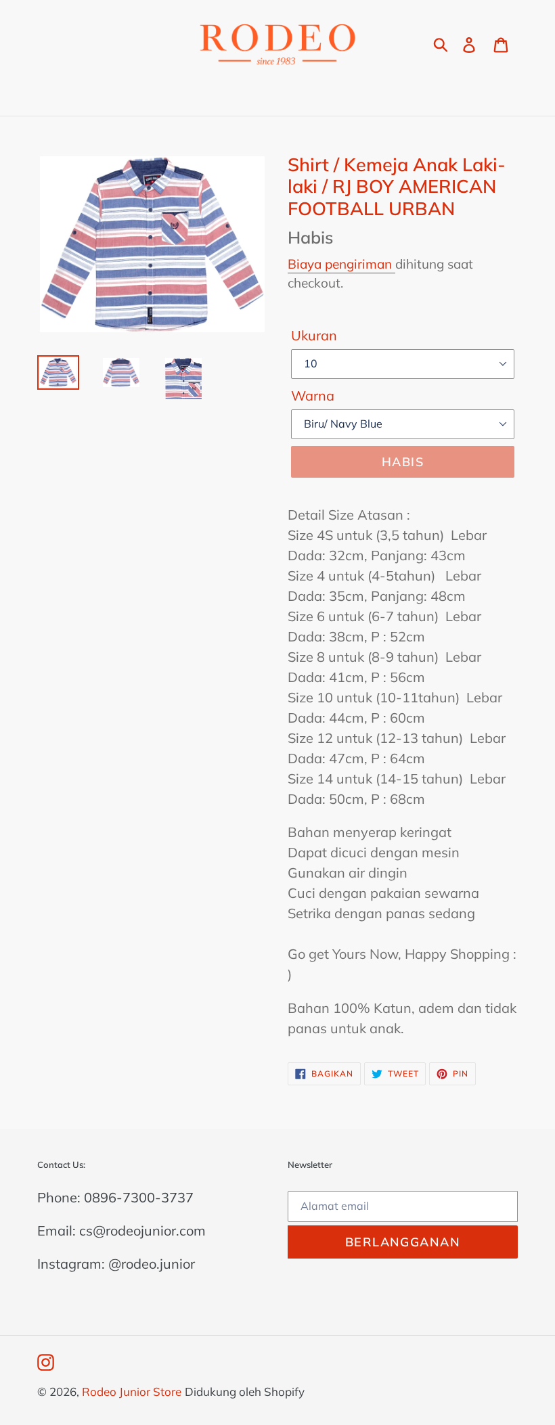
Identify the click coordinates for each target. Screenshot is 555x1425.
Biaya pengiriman (341, 264)
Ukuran (314, 335)
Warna (312, 395)
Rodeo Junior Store (131, 1391)
